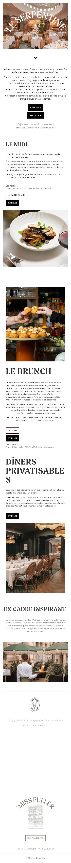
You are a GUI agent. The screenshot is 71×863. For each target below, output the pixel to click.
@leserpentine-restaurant (35, 725)
